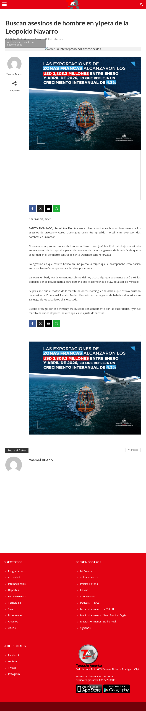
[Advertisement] (85, 175)
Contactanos (87, 596)
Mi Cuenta (86, 571)
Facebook (13, 655)
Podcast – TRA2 (89, 602)
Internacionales (17, 583)
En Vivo (84, 590)
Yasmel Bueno (14, 74)
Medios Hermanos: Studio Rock (98, 621)
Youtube (12, 661)
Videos (12, 628)
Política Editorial (89, 583)
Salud (11, 609)
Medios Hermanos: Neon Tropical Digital (103, 615)
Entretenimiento (17, 596)
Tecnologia (14, 602)
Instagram (14, 674)
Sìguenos (85, 628)
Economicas (15, 615)
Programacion (16, 571)
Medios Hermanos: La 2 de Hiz (98, 609)
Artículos (13, 621)
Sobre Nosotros (89, 577)
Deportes (13, 590)
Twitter (12, 667)
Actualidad (14, 577)
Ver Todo (133, 450)
